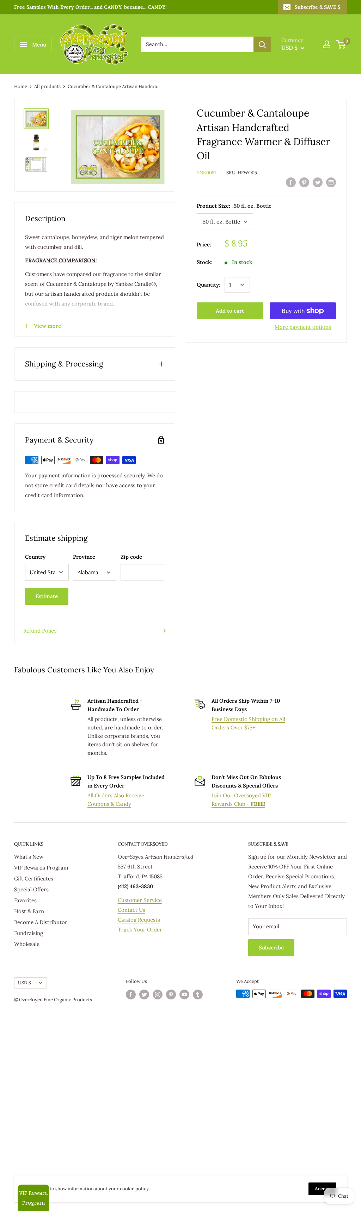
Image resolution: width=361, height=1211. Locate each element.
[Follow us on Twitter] (144, 994)
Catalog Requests (139, 919)
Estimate (47, 596)
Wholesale (26, 944)
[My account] (326, 44)
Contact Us (131, 909)
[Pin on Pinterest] (304, 182)
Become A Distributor (40, 922)
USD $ (24, 982)
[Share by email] (331, 182)
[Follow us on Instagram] (158, 994)
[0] (341, 44)
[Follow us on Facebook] (131, 994)
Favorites (25, 900)
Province (84, 556)
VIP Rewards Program (41, 867)
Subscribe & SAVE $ (318, 7)
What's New (28, 856)
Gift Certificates (33, 878)
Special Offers (31, 889)
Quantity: (208, 284)
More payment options (303, 327)
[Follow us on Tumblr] (198, 994)
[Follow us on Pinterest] (171, 994)
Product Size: (234, 205)
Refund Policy (40, 630)
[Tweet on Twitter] (318, 182)
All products (47, 86)
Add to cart (230, 310)
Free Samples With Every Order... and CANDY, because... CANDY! (90, 7)
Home (20, 86)
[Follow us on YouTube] (184, 994)
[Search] (262, 44)
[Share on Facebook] (291, 182)
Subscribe (271, 947)
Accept (322, 1189)
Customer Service (140, 900)
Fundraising (28, 933)
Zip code (131, 556)
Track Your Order (140, 929)
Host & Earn (29, 911)
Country (35, 556)
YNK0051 (206, 173)
